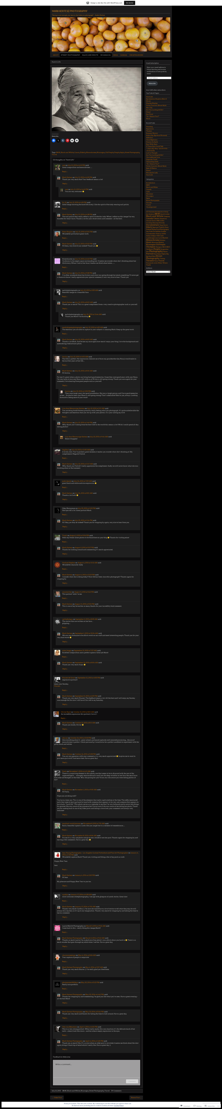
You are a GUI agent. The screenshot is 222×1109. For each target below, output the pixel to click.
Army (166, 212)
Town (156, 261)
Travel (54, 154)
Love (160, 238)
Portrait (150, 254)
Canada (123, 55)
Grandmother (151, 233)
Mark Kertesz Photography (69, 11)
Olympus (150, 247)
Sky (167, 254)
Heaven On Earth (152, 142)
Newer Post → (136, 1097)
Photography (156, 251)
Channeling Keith (152, 161)
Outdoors (149, 249)
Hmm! (148, 112)
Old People (109, 152)
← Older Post (57, 1097)
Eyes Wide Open (151, 144)
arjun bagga (66, 650)
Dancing (155, 223)
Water (160, 263)
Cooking (149, 223)
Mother (162, 240)
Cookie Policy (119, 1105)
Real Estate (157, 254)
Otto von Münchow (69, 1027)
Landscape (150, 238)
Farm (166, 227)
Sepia (122, 152)
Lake (162, 236)
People (116, 152)
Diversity (162, 223)
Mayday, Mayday (152, 103)
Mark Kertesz (67, 177)
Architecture (150, 183)
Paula (64, 771)
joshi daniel (66, 481)
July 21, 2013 (56, 1091)
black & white (165, 214)
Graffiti (163, 231)
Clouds (148, 220)
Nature (161, 242)
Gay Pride (149, 231)
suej (63, 165)
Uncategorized (136, 55)
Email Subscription (152, 63)
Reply (65, 171)
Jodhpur (153, 236)
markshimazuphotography (72, 327)
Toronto (149, 202)
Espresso (156, 227)
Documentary (152, 225)
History (158, 233)
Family (162, 227)
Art (147, 214)
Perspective (164, 249)
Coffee (162, 220)
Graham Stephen (68, 563)
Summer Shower (152, 133)
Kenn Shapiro (67, 232)
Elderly (82, 152)
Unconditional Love (153, 157)
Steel (154, 256)
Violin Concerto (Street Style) (156, 105)
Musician (155, 242)
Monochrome (91, 152)
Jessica (65, 357)
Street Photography (70, 55)
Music (148, 242)
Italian (148, 236)
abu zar (65, 738)
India (115, 55)
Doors (165, 225)
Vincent (57, 686)
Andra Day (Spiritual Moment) (156, 135)
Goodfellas (157, 231)
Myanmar (149, 194)
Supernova (150, 129)
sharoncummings (69, 955)
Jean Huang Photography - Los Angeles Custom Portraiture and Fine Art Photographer (95, 853)
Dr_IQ (64, 202)
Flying (154, 229)
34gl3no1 (65, 450)
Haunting (149, 126)
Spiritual (149, 256)
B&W (58, 152)
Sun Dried (149, 114)
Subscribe (152, 83)
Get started (129, 3)
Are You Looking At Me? (154, 110)
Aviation (151, 214)
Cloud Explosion (151, 140)
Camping (167, 216)
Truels (64, 535)
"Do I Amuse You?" (152, 116)
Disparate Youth (151, 159)
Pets (147, 251)
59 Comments (116, 1091)
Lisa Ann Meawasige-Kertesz (73, 408)
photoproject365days (70, 982)
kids (158, 236)
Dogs (161, 225)
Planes (165, 251)
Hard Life (149, 97)
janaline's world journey (71, 823)
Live (156, 238)
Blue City (149, 107)
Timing (162, 258)
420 (147, 212)
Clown (153, 220)
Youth (148, 265)
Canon (76, 152)
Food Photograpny (162, 229)
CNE (157, 220)
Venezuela (149, 263)
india (164, 233)
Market (165, 238)
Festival (148, 229)
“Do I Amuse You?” (152, 164)
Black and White (90, 55)
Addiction (149, 137)
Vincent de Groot (68, 678)
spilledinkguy (67, 619)
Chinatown (163, 218)
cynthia (65, 894)
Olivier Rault (66, 712)
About (56, 55)
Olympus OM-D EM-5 (163, 247)
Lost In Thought (151, 153)
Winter (165, 263)
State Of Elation (151, 168)
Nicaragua (105, 55)
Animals (152, 212)
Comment (132, 1081)
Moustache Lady (152, 172)
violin (156, 263)
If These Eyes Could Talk (154, 146)
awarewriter (67, 592)
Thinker (149, 131)
